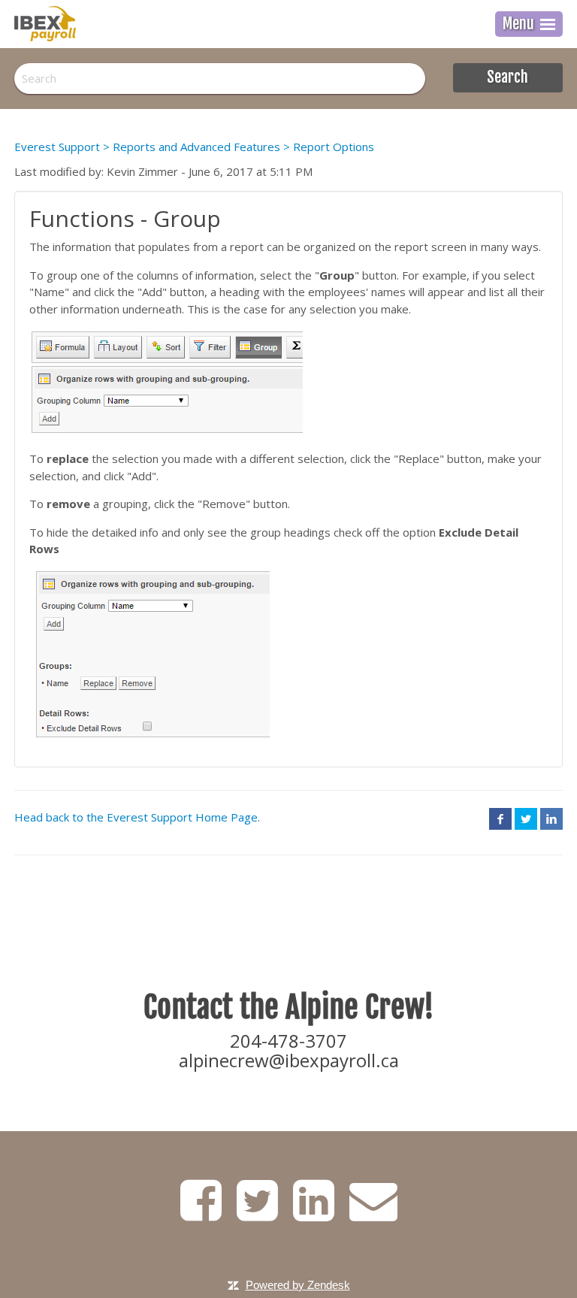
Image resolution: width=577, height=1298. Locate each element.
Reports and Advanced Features (196, 146)
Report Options (333, 146)
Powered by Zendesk (298, 1284)
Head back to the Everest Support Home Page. (137, 816)
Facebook (500, 818)
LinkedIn (551, 818)
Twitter (526, 818)
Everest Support (57, 146)
